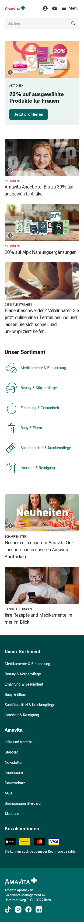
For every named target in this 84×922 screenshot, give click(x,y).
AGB (8, 793)
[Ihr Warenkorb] (54, 8)
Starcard (11, 752)
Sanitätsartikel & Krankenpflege (46, 448)
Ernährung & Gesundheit (40, 408)
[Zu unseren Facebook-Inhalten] (28, 909)
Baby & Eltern (31, 428)
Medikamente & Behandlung (43, 368)
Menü (73, 8)
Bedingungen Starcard (23, 803)
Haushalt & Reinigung (38, 468)
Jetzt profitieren (28, 114)
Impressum (14, 773)
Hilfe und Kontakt (18, 742)
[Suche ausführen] (73, 23)
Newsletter (14, 762)
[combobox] (35, 23)
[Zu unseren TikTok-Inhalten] (8, 909)
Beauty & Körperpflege (39, 388)
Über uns (12, 813)
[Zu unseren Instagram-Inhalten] (18, 909)
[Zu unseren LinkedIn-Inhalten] (38, 909)
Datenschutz (15, 783)
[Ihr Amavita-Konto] (44, 8)
